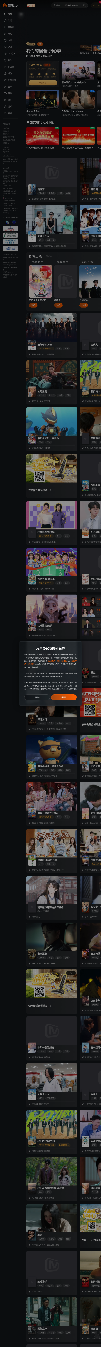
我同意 (64, 697)
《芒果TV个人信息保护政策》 (57, 661)
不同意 (37, 697)
